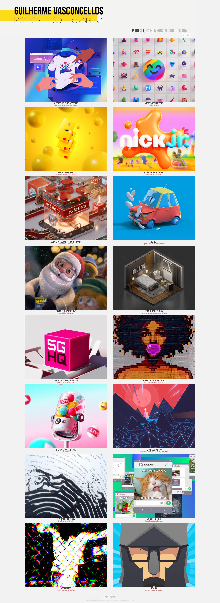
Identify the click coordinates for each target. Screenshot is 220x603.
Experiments (154, 30)
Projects (138, 30)
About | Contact (179, 30)
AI (165, 30)
